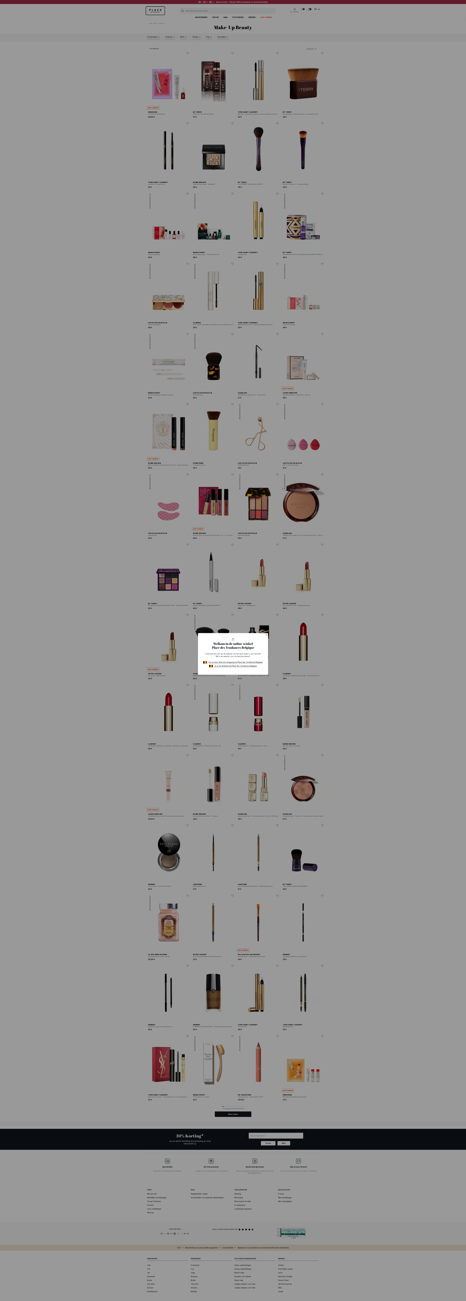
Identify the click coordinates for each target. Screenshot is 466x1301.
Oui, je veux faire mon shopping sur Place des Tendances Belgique (235, 662)
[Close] (266, 635)
